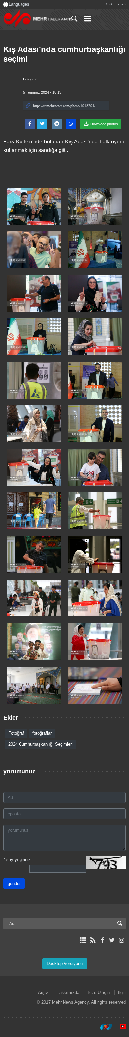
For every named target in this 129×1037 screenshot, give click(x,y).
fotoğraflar (42, 733)
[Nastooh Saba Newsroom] (103, 1027)
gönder (14, 883)
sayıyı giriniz (17, 859)
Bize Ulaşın (99, 992)
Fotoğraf (30, 79)
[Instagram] (121, 940)
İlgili (122, 992)
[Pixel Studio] (119, 1027)
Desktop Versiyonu (65, 963)
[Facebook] (102, 940)
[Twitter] (112, 940)
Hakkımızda (67, 992)
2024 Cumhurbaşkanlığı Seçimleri (40, 744)
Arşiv (43, 992)
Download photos (103, 124)
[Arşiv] (83, 940)
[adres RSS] (92, 940)
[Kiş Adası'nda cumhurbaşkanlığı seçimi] (34, 206)
